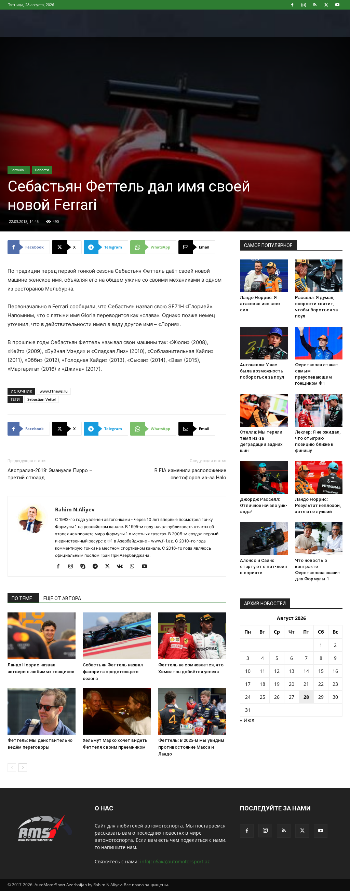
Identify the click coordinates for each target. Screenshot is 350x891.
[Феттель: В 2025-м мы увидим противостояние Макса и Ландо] (192, 711)
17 (248, 684)
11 (262, 671)
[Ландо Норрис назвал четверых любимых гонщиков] (42, 635)
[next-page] (22, 767)
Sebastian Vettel (41, 399)
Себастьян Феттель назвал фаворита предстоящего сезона (113, 671)
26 (277, 697)
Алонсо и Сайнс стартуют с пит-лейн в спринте (263, 566)
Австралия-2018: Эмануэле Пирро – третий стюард (50, 474)
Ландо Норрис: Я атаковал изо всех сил (260, 303)
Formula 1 (19, 169)
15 (321, 671)
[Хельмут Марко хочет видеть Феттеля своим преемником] (117, 711)
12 (277, 671)
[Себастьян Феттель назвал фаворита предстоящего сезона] (117, 635)
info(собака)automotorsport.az (175, 861)
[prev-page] (12, 767)
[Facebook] (292, 5)
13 (291, 671)
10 (248, 671)
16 (335, 671)
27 (291, 697)
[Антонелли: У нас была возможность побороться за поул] (264, 343)
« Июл (247, 720)
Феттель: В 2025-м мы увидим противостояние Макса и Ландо (191, 747)
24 (248, 697)
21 (306, 684)
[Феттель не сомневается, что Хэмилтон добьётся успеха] (192, 635)
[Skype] (85, 567)
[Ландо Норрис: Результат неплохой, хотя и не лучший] (319, 477)
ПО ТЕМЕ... (23, 598)
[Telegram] (97, 567)
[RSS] (315, 5)
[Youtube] (337, 5)
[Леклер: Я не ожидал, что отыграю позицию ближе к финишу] (319, 410)
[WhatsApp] (134, 567)
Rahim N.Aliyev (75, 509)
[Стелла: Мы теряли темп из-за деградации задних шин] (264, 410)
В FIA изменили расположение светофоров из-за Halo (190, 474)
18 (262, 684)
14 (306, 671)
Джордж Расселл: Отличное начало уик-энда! (263, 505)
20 (291, 684)
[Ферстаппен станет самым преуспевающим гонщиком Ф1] (319, 343)
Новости (42, 169)
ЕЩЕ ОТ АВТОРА (62, 598)
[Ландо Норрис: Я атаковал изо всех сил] (264, 275)
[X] (326, 5)
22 (321, 684)
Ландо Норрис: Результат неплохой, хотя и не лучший (318, 505)
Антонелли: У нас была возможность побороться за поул (262, 371)
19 (277, 684)
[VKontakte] (122, 567)
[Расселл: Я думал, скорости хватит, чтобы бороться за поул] (319, 275)
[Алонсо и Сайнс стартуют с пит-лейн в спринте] (264, 538)
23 (335, 684)
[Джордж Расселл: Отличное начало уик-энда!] (264, 477)
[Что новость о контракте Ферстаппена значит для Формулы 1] (319, 538)
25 (262, 697)
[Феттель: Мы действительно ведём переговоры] (42, 711)
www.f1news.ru (54, 391)
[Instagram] (303, 5)
